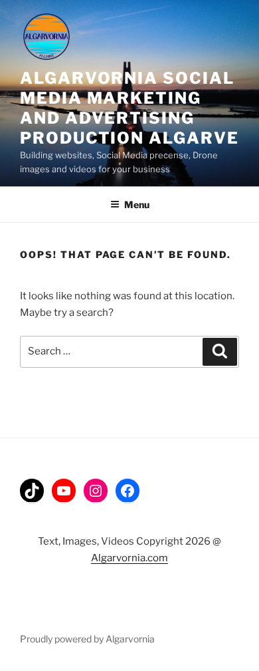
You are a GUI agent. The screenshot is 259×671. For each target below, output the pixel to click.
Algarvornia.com (129, 558)
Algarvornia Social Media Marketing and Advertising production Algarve (129, 108)
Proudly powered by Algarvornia (87, 638)
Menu (136, 204)
